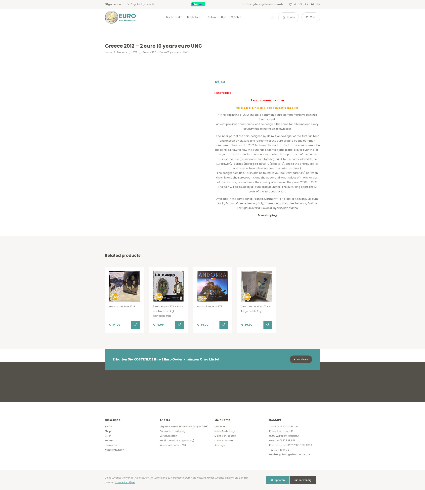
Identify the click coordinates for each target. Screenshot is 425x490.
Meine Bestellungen (225, 431)
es (306, 4)
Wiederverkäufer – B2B (173, 445)
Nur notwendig (302, 480)
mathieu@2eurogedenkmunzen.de (263, 4)
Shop (108, 431)
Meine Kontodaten (225, 436)
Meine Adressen (223, 440)
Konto (290, 17)
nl (295, 4)
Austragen (220, 445)
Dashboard (220, 426)
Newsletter (111, 445)
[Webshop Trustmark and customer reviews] (201, 4)
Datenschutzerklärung (172, 431)
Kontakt (109, 440)
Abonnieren (301, 359)
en (318, 4)
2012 (134, 52)
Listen (108, 436)
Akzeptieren (277, 480)
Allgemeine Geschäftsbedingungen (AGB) (184, 426)
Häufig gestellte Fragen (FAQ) (177, 440)
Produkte (122, 52)
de (313, 4)
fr (301, 4)
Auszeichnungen (114, 449)
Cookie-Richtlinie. (125, 482)
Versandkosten (168, 436)
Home (108, 52)
